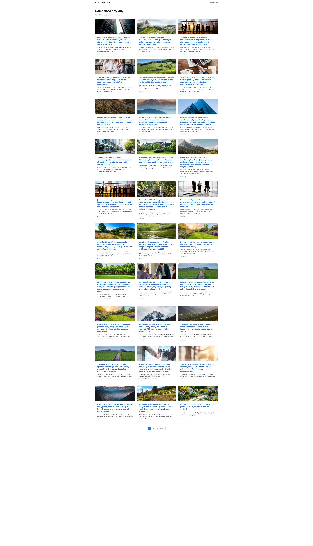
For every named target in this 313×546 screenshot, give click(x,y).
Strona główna (213, 2)
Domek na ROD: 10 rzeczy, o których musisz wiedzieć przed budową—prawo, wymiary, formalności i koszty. (197, 244)
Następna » (160, 428)
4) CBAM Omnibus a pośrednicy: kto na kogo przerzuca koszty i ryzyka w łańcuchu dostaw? (198, 406)
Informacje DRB (102, 2)
